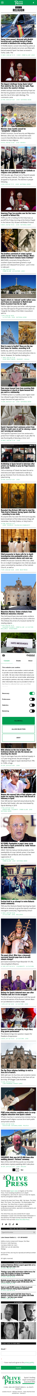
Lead (33, 55)
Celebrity (14, 809)
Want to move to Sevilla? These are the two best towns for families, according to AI (17, 347)
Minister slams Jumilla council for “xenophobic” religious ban (13, 130)
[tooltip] (2, 1224)
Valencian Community (22, 525)
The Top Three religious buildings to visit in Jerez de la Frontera (17, 1071)
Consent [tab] (6, 661)
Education (6, 1125)
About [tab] (30, 661)
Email (4, 1349)
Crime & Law (26, 55)
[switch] (32, 699)
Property (20, 359)
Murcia (23, 142)
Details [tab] (18, 661)
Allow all (18, 721)
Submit (18, 1368)
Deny (18, 737)
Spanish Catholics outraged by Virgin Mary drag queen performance (17, 1030)
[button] (34, 1232)
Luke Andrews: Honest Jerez (12, 1083)
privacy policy (29, 1362)
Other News (13, 629)
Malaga (23, 1166)
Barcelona (6, 809)
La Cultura (16, 271)
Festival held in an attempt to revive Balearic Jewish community (17, 902)
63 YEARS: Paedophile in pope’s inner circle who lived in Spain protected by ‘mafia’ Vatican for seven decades (18, 845)
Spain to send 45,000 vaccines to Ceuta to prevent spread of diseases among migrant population (16, 1288)
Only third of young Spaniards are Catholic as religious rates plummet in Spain (18, 171)
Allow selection (18, 729)
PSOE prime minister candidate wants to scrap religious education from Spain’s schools (18, 1113)
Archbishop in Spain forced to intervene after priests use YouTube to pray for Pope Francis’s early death (18, 466)
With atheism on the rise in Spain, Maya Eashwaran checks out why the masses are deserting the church (16, 752)
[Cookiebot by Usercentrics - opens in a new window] (26, 655)
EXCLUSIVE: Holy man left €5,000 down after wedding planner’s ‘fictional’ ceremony (17, 1158)
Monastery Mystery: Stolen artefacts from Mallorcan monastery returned (16, 613)
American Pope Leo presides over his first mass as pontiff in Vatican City (18, 214)
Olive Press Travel (9, 359)
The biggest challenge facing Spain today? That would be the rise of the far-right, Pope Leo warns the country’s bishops (17, 86)
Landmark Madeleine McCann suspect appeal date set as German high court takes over (18, 1265)
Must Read (24, 570)
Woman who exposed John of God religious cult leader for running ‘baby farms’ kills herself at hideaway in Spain (18, 796)
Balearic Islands (9, 627)
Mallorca (4, 629)
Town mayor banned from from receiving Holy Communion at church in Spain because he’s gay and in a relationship (17, 390)
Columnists (20, 966)
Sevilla (26, 359)
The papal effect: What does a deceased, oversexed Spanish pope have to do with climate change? (16, 957)
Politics (26, 1125)
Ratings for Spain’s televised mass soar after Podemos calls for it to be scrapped (17, 993)
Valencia (10, 525)
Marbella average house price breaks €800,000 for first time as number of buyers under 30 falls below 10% (18, 1281)
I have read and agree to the (19, 1363)
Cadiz (19, 55)
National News (26, 100)
